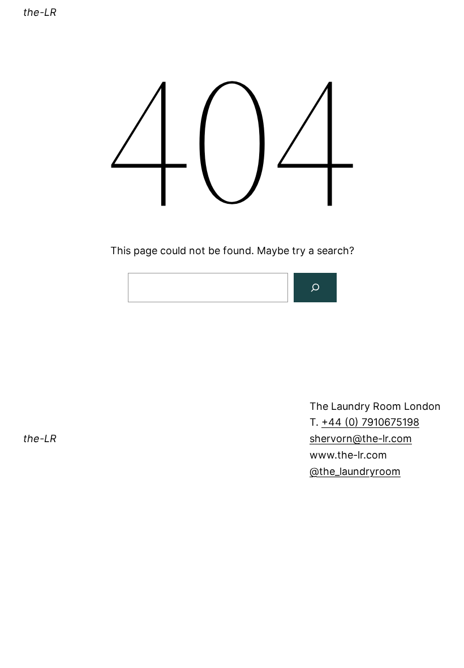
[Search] (315, 287)
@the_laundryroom (355, 471)
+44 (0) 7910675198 (370, 422)
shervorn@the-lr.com (361, 438)
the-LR (40, 12)
